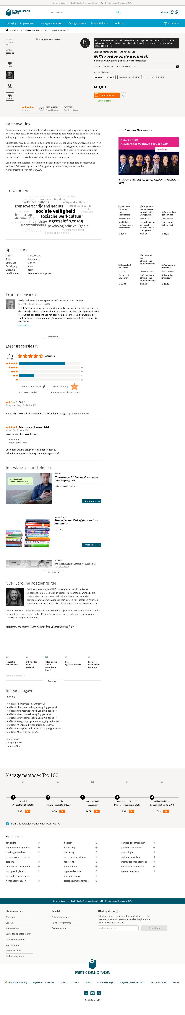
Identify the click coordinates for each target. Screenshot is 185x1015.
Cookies (88, 982)
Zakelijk (56, 911)
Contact (9, 923)
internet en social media (18, 876)
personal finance (72, 876)
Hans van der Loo (126, 52)
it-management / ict (16, 881)
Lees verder (23, 325)
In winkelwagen (107, 95)
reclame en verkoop (131, 857)
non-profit (69, 862)
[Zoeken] (117, 12)
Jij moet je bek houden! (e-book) (94, 665)
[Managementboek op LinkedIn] (86, 993)
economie (11, 862)
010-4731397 (173, 23)
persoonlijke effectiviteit (133, 843)
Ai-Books (15, 30)
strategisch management (134, 862)
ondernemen (70, 866)
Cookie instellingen (105, 982)
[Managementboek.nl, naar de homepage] (18, 15)
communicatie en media (18, 857)
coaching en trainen (16, 852)
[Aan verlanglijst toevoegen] (123, 95)
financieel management (18, 866)
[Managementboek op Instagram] (99, 993)
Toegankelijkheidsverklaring (132, 982)
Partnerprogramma (15, 956)
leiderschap (69, 847)
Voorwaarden (12, 928)
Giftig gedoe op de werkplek (58, 30)
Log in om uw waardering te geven (65, 392)
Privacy (75, 982)
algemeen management (18, 847)
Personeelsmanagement (33, 30)
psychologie (127, 852)
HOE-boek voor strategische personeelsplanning (149, 278)
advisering (11, 843)
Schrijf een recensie (31, 386)
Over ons (10, 917)
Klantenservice (14, 911)
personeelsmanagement (76, 881)
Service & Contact (158, 982)
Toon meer (52, 337)
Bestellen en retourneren (18, 934)
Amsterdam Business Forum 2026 (144, 144)
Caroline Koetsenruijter (105, 52)
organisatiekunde (72, 871)
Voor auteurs (12, 945)
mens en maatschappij (75, 857)
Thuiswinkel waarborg (18, 982)
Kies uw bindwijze (101, 72)
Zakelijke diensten (61, 917)
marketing (69, 852)
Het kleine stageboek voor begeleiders (126, 225)
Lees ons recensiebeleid (29, 392)
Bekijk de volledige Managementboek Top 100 (35, 823)
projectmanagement (131, 847)
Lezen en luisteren (15, 939)
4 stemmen (26, 110)
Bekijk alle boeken (14, 676)
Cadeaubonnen (59, 928)
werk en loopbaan (130, 871)
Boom (30, 270)
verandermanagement (132, 866)
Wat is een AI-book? (104, 46)
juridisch (68, 843)
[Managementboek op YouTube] (92, 993)
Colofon (63, 982)
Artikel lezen (90, 501)
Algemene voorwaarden (43, 982)
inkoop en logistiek (15, 871)
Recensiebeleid (13, 950)
